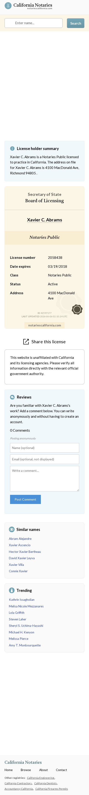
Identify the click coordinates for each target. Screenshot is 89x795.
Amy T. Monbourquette (25, 645)
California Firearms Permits (51, 788)
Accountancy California (19, 788)
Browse (26, 770)
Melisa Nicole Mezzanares (26, 606)
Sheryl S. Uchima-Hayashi (26, 625)
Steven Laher (17, 619)
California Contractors (18, 783)
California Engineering (41, 777)
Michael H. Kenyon (21, 632)
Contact (61, 770)
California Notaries (32, 5)
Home (9, 770)
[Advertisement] (44, 89)
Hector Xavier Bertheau (25, 552)
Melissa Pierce (18, 638)
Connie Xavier (18, 571)
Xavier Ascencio (20, 545)
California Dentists (45, 783)
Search (75, 23)
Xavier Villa (16, 565)
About (43, 770)
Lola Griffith (16, 612)
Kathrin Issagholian (21, 599)
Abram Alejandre (20, 538)
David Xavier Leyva (22, 558)
